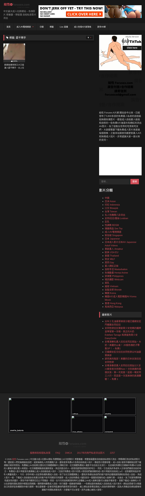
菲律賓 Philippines (114, 276)
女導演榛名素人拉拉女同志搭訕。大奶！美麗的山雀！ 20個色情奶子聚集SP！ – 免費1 (123, 345)
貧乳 (107, 283)
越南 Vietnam (111, 286)
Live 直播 (64, 27)
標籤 (52, 27)
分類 (42, 27)
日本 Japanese (112, 239)
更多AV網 (101, 27)
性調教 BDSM (112, 225)
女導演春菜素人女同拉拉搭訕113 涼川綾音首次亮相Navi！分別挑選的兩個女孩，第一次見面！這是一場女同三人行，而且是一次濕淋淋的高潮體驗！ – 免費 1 (123, 372)
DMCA (68, 453)
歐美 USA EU (111, 252)
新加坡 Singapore (114, 235)
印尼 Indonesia (112, 205)
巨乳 (107, 222)
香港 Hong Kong (113, 303)
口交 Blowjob (111, 208)
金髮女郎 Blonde (113, 290)
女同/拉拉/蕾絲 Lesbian (116, 218)
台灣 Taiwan (111, 211)
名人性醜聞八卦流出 (115, 215)
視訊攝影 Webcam (114, 279)
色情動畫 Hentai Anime (116, 273)
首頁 (8, 27)
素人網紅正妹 (111, 266)
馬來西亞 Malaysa (114, 307)
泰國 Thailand (112, 256)
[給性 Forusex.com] (18, 6)
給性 (14, 459)
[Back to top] (136, 487)
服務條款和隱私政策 (40, 453)
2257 (112, 453)
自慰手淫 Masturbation (116, 269)
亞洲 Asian (110, 201)
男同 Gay (109, 262)
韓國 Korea (110, 293)
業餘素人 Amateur (114, 249)
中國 (107, 198)
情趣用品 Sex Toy (113, 228)
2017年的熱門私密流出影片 (91, 453)
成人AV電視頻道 (24, 27)
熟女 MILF (110, 259)
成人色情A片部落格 (82, 27)
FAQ (58, 453)
